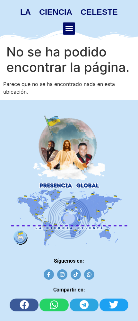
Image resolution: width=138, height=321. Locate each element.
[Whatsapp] (89, 274)
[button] (69, 28)
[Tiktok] (76, 274)
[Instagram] (62, 274)
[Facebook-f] (49, 274)
